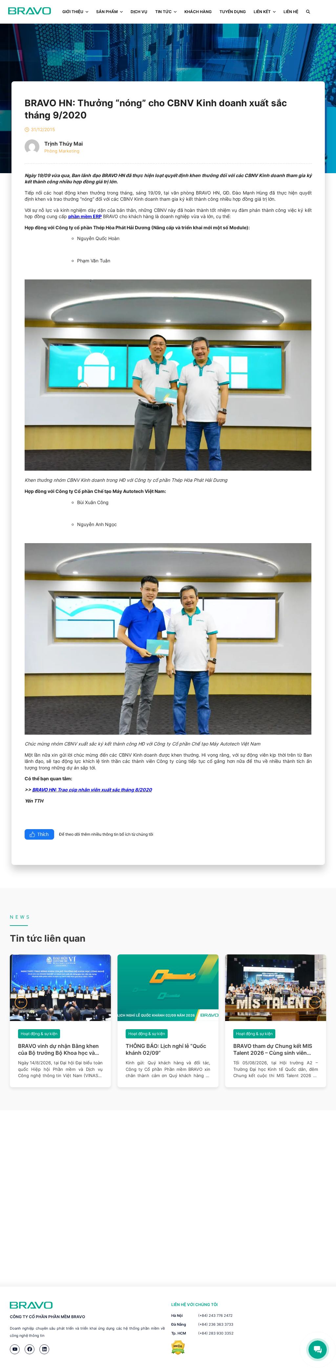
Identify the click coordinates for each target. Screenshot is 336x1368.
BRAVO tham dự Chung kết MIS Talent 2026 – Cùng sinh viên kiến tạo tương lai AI (272, 1049)
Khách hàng (198, 11)
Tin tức (163, 11)
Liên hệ (291, 11)
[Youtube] (15, 1349)
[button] (21, 1002)
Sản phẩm (107, 11)
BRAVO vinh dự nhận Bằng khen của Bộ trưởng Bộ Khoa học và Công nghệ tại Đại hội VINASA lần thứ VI (60, 1049)
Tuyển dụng (233, 11)
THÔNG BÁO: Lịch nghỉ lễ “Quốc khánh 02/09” (166, 1049)
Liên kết (262, 11)
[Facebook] (29, 1349)
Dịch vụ (139, 11)
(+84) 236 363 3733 (215, 1324)
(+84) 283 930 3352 (216, 1333)
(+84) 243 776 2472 (215, 1315)
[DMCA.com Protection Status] (178, 1353)
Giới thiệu (72, 11)
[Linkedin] (44, 1349)
